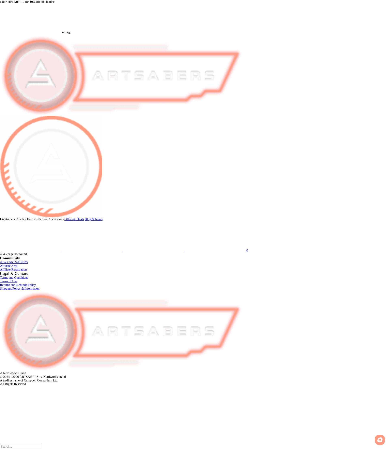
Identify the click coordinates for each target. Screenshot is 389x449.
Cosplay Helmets (26, 219)
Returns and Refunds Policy (18, 285)
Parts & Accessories (51, 219)
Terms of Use (8, 281)
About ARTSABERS (14, 262)
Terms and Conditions (14, 277)
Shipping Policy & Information (20, 288)
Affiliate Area (8, 265)
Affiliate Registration (13, 269)
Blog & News (94, 219)
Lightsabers (7, 219)
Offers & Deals (74, 219)
